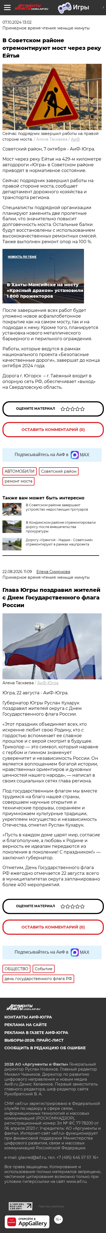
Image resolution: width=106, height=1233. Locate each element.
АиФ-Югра (47, 682)
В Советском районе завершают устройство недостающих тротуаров (57, 507)
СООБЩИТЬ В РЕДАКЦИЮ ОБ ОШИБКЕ (45, 1047)
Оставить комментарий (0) (53, 429)
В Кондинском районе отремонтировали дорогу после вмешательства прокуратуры (61, 526)
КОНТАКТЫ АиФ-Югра (28, 1017)
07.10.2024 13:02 (17, 22)
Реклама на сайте (25, 1024)
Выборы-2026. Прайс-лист (34, 1040)
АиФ (75, 139)
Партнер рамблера (51, 1206)
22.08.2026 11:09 (17, 571)
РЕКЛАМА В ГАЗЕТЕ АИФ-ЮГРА (36, 1032)
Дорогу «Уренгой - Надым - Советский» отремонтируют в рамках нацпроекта (59, 542)
